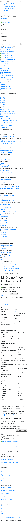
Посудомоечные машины (7, 200)
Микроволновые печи (6, 204)
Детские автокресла (6, 263)
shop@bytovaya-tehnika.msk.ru (10, 415)
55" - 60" (2, 102)
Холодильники (4, 170)
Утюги (2, 163)
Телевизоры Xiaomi (5, 88)
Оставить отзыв (21, 430)
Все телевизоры (5, 68)
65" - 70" (2, 104)
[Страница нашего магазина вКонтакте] (4, 512)
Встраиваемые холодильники (9, 172)
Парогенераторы (5, 165)
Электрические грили (6, 207)
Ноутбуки (3, 248)
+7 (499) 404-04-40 (7, 15)
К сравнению (14, 293)
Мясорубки (3, 181)
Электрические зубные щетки (9, 229)
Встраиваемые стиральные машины (10, 141)
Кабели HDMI (4, 116)
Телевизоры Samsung (6, 83)
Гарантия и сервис (9, 8)
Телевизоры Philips (5, 90)
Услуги (6, 10)
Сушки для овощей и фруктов (9, 211)
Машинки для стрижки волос (8, 222)
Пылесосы (3, 156)
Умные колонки (4, 133)
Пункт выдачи (8, 12)
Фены (1, 215)
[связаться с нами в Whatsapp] (1, 27)
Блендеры (3, 182)
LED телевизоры (5, 70)
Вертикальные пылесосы (7, 157)
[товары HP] (2, 295)
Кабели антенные (5, 118)
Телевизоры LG (4, 84)
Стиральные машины (6, 140)
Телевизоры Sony (5, 86)
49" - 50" (2, 100)
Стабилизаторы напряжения (8, 120)
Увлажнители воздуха (6, 150)
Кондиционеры (4, 149)
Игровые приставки (6, 252)
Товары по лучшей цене (8, 490)
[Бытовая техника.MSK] (8, 447)
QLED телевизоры (5, 72)
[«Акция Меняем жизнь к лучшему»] (9, 441)
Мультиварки (4, 206)
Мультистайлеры (5, 216)
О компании (7, 5)
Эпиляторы (3, 225)
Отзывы (6, 304)
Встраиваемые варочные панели (9, 186)
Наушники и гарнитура (7, 136)
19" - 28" (2, 95)
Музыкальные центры (6, 125)
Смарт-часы (3, 236)
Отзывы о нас (5, 509)
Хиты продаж (5, 493)
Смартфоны (3, 232)
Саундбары (3, 115)
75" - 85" (2, 106)
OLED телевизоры (5, 74)
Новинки (3, 496)
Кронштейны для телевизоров (9, 111)
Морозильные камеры (6, 174)
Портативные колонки (6, 131)
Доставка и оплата (9, 6)
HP (15, 311)
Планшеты (3, 234)
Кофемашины (4, 197)
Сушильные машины (6, 143)
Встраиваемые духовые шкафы (9, 188)
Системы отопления (6, 152)
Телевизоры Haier (5, 91)
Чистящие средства (6, 122)
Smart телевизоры (5, 79)
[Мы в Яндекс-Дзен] (5, 22)
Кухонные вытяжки (5, 190)
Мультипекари (4, 209)
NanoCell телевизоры (6, 75)
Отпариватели (4, 166)
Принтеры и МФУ (5, 256)
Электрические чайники (7, 195)
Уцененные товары (6, 499)
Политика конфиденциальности (10, 517)
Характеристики (9, 303)
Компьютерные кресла (6, 245)
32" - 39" (2, 97)
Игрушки (2, 259)
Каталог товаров (9, 3)
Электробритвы (4, 220)
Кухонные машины (5, 179)
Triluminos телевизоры (6, 77)
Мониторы (3, 240)
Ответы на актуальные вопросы (10, 506)
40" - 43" (2, 99)
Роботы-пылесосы (5, 159)
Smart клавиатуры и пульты (8, 113)
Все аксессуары (4, 109)
